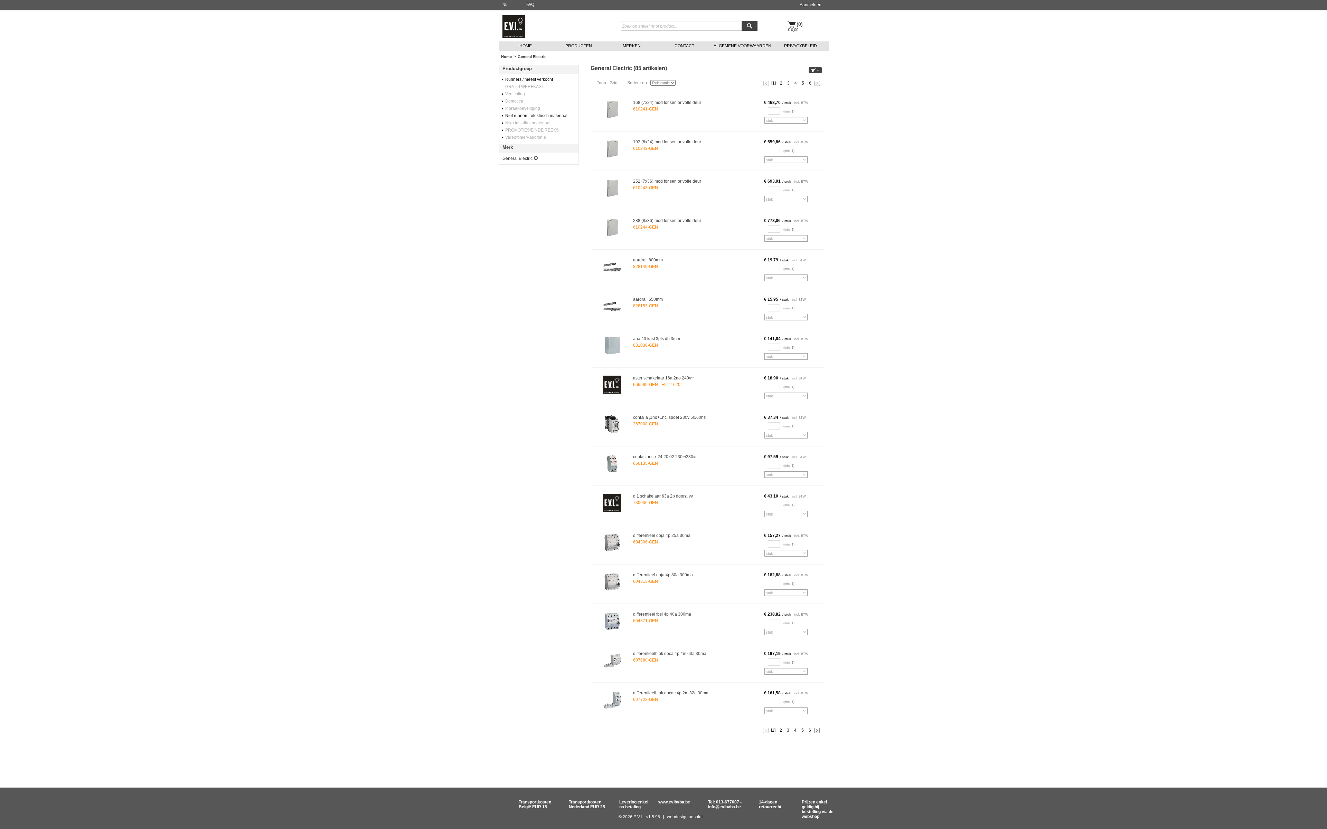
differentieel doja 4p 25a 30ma (661, 535)
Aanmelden (810, 4)
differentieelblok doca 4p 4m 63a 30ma (669, 653)
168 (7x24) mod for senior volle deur (667, 102)
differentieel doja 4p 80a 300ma (663, 574)
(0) (800, 24)
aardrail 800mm (648, 260)
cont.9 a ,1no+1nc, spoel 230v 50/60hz (669, 417)
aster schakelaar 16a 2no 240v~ (663, 378)
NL (504, 4)
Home (506, 57)
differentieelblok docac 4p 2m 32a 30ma (670, 693)
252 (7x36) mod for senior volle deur (667, 181)
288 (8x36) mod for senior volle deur (667, 220)
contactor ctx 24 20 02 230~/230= (664, 456)
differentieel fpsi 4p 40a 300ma (662, 614)
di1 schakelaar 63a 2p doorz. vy (663, 496)
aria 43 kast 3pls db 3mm (656, 338)
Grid (614, 82)
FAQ (530, 4)
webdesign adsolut (685, 816)
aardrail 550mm (648, 299)
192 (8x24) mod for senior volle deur (667, 141)
